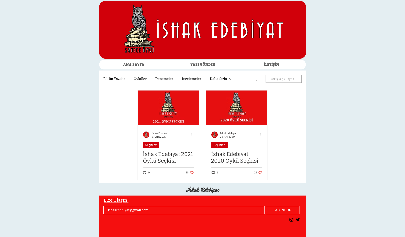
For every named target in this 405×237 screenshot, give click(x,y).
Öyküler (140, 79)
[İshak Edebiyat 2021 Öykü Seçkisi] (168, 108)
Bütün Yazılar (114, 79)
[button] (255, 79)
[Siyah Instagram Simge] (291, 219)
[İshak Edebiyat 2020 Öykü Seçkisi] (236, 108)
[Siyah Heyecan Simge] (297, 219)
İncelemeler (191, 79)
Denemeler (164, 79)
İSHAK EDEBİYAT (221, 31)
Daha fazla (218, 79)
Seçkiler (151, 145)
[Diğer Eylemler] (193, 134)
